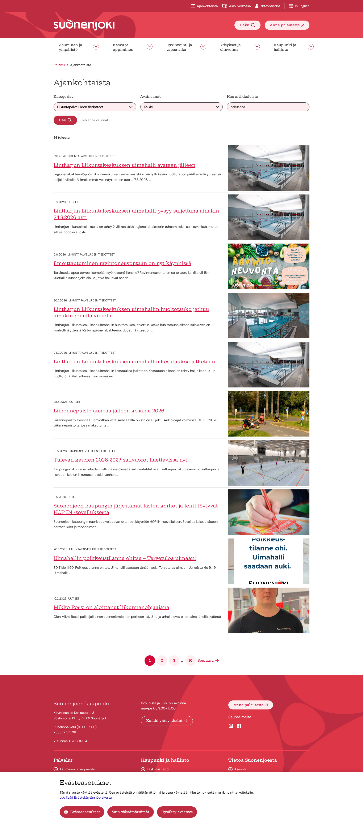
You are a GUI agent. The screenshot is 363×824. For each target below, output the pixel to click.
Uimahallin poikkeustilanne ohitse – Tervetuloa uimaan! (125, 558)
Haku (244, 25)
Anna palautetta (285, 25)
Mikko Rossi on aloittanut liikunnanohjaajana (111, 607)
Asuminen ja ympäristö (70, 47)
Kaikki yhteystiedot (164, 720)
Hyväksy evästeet (177, 812)
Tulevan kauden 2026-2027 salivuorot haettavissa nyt (120, 460)
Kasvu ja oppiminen (123, 47)
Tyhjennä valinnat (94, 120)
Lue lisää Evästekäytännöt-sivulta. (86, 797)
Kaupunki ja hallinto (285, 47)
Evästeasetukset (85, 812)
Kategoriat (63, 96)
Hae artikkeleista (242, 96)
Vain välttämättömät (130, 812)
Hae (62, 120)
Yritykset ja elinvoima (230, 47)
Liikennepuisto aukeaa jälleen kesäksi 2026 (109, 411)
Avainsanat (150, 96)
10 (190, 660)
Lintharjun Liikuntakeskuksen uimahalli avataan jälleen (124, 165)
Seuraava (205, 660)
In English (302, 6)
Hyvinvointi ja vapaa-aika (179, 47)
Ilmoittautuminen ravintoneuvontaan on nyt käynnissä (122, 263)
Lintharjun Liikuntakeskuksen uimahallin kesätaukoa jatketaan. (135, 362)
